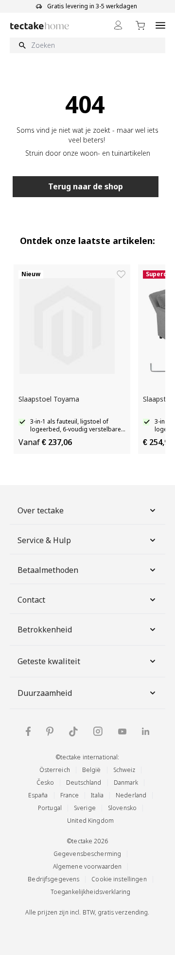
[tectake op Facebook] (28, 731)
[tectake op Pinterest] (49, 731)
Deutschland (83, 782)
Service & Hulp (44, 540)
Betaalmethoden (48, 570)
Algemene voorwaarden (87, 866)
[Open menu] (160, 25)
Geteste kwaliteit (49, 661)
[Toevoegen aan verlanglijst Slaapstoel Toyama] (121, 274)
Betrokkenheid (45, 629)
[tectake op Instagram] (98, 731)
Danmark (126, 782)
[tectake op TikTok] (73, 731)
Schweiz (124, 770)
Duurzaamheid (45, 693)
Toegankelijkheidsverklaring (90, 892)
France (69, 795)
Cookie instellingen (118, 879)
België (91, 770)
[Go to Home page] (40, 25)
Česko (45, 782)
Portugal (50, 808)
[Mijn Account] (118, 25)
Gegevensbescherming (87, 854)
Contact (31, 599)
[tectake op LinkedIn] (145, 731)
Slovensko (122, 808)
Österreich (54, 770)
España (38, 795)
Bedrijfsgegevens (53, 879)
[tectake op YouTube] (122, 731)
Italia (97, 795)
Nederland (131, 795)
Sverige (85, 808)
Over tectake (41, 510)
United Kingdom (90, 820)
